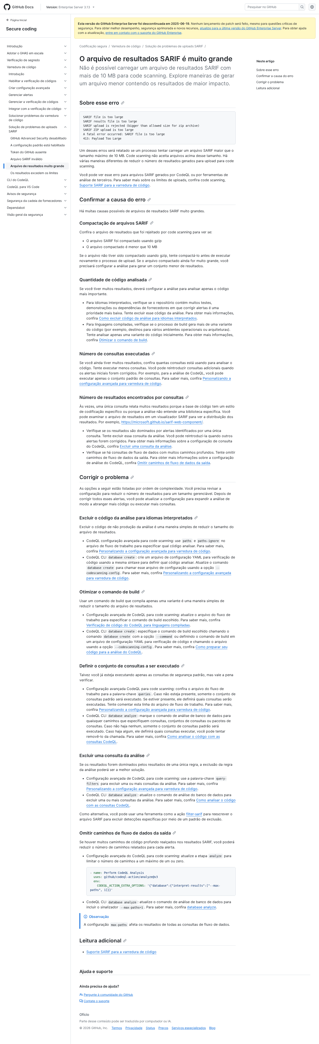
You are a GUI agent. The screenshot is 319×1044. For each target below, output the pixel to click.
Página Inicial (18, 20)
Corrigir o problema (104, 477)
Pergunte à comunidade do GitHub (108, 994)
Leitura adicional (100, 940)
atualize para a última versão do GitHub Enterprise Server (240, 28)
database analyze (201, 907)
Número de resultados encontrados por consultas (131, 397)
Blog (212, 1028)
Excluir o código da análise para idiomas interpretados (135, 517)
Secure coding (21, 28)
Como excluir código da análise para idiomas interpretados (148, 318)
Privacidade (133, 1028)
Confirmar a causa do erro (112, 199)
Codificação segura (93, 46)
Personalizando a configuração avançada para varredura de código (154, 551)
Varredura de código (126, 46)
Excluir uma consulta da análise (145, 446)
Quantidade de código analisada (113, 279)
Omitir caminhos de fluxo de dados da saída (173, 463)
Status (150, 1028)
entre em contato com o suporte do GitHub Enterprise (143, 33)
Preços (163, 1028)
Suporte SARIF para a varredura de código (114, 185)
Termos (117, 1028)
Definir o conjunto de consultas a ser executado (129, 666)
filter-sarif (194, 814)
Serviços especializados (189, 1028)
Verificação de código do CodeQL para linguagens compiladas (138, 625)
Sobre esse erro (99, 103)
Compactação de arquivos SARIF (113, 223)
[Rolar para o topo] (309, 1034)
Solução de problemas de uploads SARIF (174, 46)
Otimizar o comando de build (123, 340)
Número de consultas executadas (114, 353)
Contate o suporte (96, 1001)
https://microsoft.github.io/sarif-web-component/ (161, 422)
